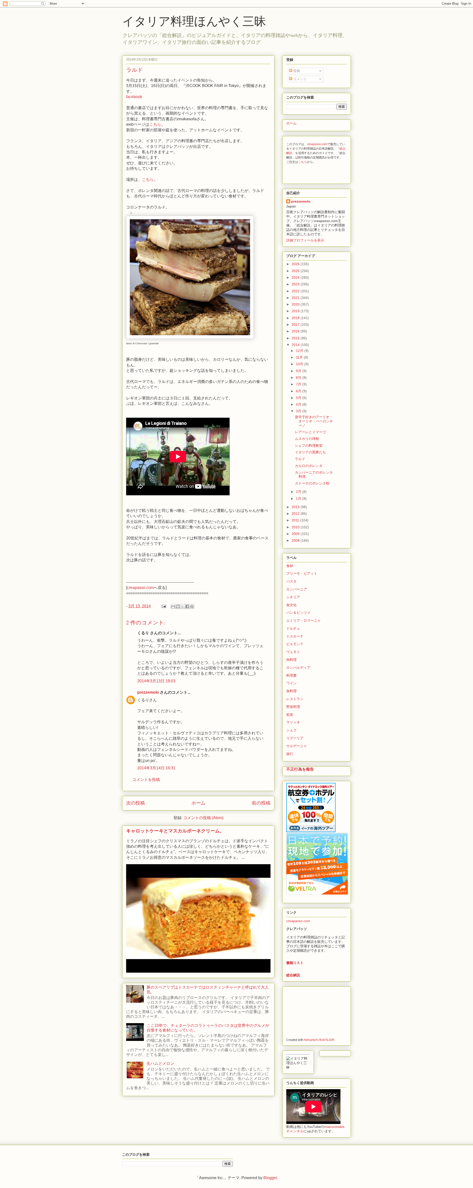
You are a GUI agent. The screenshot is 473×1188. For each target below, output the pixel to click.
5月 (299, 398)
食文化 (291, 605)
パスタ (291, 581)
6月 (299, 391)
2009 (296, 534)
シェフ (291, 730)
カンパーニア (296, 589)
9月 (299, 371)
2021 (296, 298)
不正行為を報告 (300, 769)
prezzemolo (148, 692)
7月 (299, 384)
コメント (299, 79)
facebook (134, 97)
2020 (296, 304)
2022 (296, 291)
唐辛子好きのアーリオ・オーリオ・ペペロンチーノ (314, 421)
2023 (296, 284)
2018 (296, 318)
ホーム (198, 803)
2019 (296, 311)
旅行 (289, 754)
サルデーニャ (296, 746)
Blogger (270, 1178)
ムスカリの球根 (307, 439)
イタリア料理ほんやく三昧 (194, 21)
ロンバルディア (298, 668)
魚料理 (291, 691)
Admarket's (311, 1039)
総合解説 (293, 975)
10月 (300, 364)
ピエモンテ (295, 644)
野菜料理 (293, 707)
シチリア (293, 597)
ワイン (291, 683)
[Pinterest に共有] (191, 606)
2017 (296, 325)
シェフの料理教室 (308, 446)
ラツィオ (293, 722)
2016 (296, 331)
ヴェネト (293, 652)
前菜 (289, 715)
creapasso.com (140, 587)
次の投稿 (135, 803)
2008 (296, 540)
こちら (155, 124)
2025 (296, 271)
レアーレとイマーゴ (310, 432)
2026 (296, 264)
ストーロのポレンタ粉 (312, 483)
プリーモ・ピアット (301, 573)
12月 (300, 351)
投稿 (296, 71)
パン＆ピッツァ (298, 613)
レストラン (295, 699)
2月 (299, 492)
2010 (296, 527)
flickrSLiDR (326, 1039)
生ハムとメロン (160, 1063)
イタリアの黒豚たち (310, 452)
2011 (296, 520)
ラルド (300, 459)
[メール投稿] (163, 606)
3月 (299, 411)
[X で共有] (182, 606)
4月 (299, 404)
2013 (296, 507)
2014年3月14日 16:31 (156, 768)
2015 (296, 338)
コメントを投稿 (146, 779)
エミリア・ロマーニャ (303, 620)
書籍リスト (295, 963)
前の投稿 (261, 803)
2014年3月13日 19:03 (156, 681)
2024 (296, 277)
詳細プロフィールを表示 (305, 240)
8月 (299, 377)
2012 (296, 514)
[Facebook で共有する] (187, 606)
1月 (299, 498)
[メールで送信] (173, 606)
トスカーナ (295, 636)
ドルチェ (293, 628)
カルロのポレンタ (308, 466)
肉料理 (291, 660)
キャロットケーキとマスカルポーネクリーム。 (175, 830)
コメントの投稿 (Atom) (203, 818)
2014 (296, 345)
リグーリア (295, 738)
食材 (289, 566)
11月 (300, 357)
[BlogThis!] (177, 606)
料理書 (291, 675)
